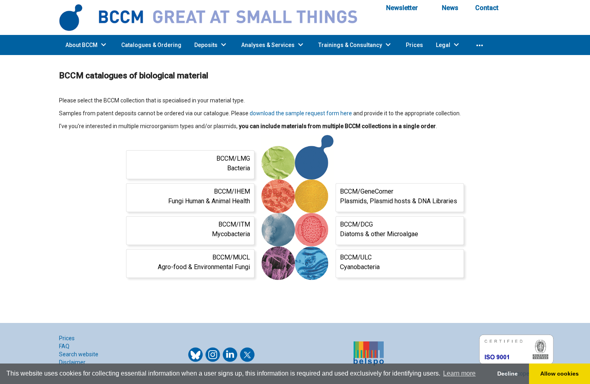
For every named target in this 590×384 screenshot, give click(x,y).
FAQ (64, 346)
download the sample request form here (301, 113)
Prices (67, 338)
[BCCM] (214, 17)
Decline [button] (507, 373)
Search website (78, 354)
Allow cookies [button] (559, 373)
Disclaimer (72, 362)
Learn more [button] (459, 373)
